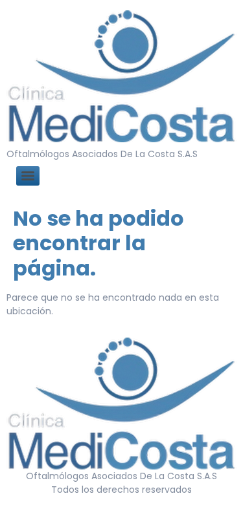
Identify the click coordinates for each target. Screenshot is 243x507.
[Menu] (28, 176)
